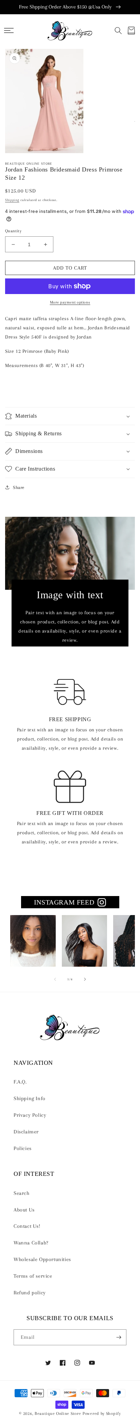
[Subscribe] (118, 1337)
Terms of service (33, 1276)
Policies (23, 1148)
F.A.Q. (20, 1082)
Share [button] (18, 487)
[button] (9, 30)
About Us (24, 1210)
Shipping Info (30, 1098)
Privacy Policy (30, 1115)
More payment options (70, 302)
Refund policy (30, 1293)
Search (22, 1193)
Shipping (12, 200)
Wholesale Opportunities (42, 1259)
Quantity (13, 231)
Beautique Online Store (58, 1413)
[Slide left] (55, 979)
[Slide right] (84, 979)
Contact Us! (27, 1226)
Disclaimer (26, 1132)
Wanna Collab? (31, 1243)
